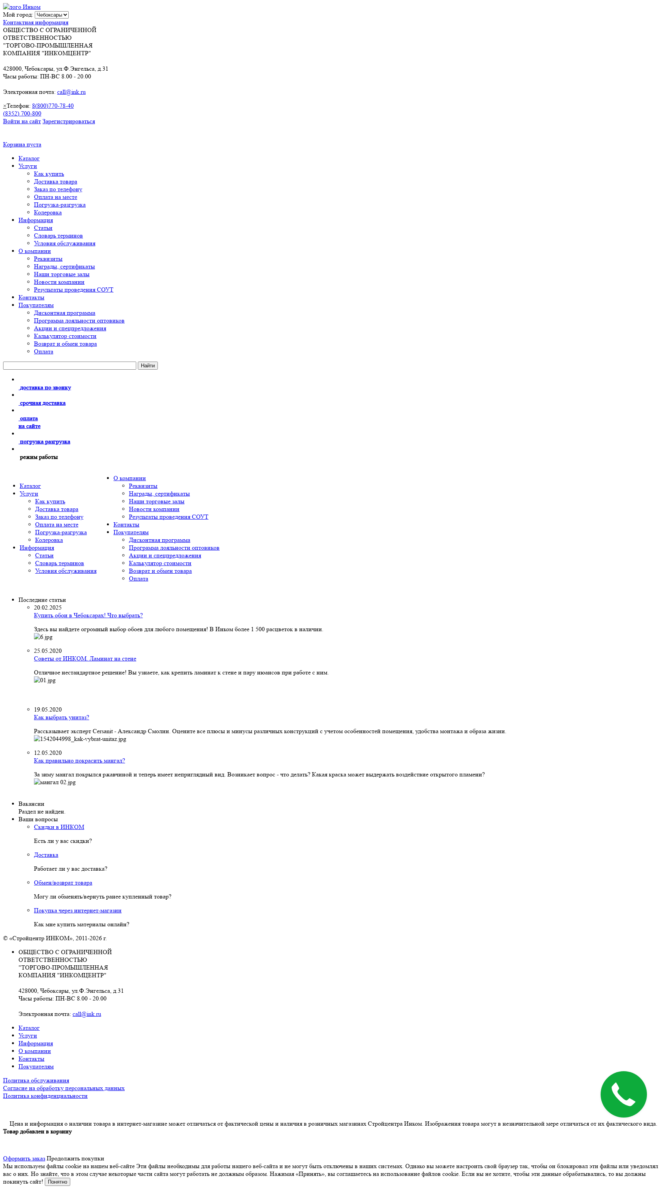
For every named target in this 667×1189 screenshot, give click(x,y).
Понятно (57, 1182)
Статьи (43, 227)
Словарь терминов (58, 235)
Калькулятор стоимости (65, 336)
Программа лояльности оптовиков (79, 320)
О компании (35, 251)
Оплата (43, 351)
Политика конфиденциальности (45, 1095)
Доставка (46, 854)
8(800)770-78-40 (53, 105)
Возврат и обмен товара (65, 343)
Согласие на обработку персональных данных (64, 1088)
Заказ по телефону (58, 189)
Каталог (29, 158)
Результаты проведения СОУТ (73, 289)
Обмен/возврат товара (63, 882)
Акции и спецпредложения (70, 328)
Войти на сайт (22, 121)
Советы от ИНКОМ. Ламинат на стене (85, 658)
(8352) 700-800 (22, 113)
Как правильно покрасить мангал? (79, 760)
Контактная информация (35, 22)
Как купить (49, 173)
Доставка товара (55, 181)
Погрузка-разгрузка (60, 204)
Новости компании (59, 281)
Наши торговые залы (62, 274)
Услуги (28, 166)
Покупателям (36, 305)
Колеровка (48, 212)
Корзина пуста (22, 144)
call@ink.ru (71, 91)
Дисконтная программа (64, 312)
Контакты (31, 297)
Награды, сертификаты (64, 266)
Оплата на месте (55, 196)
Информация (36, 220)
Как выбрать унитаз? (61, 717)
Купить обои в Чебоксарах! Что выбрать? (88, 615)
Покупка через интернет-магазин (78, 910)
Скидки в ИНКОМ (59, 827)
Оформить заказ (24, 1158)
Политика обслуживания (36, 1080)
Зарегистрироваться (68, 121)
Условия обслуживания (64, 243)
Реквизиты (48, 258)
